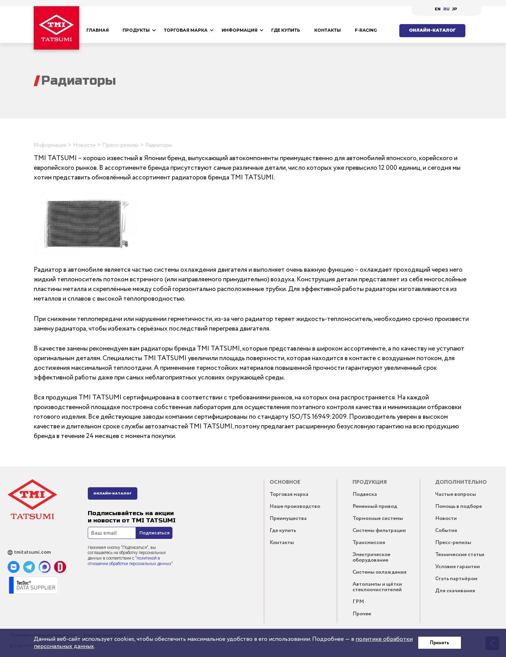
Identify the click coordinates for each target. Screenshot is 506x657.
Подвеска (364, 494)
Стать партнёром (456, 579)
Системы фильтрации (379, 530)
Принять (439, 642)
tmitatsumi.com (32, 552)
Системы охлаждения (379, 572)
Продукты (136, 30)
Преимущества (288, 518)
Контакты (327, 30)
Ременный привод (374, 506)
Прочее (361, 614)
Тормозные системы (377, 518)
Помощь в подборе (458, 506)
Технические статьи (459, 555)
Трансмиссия (368, 542)
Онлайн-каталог (432, 30)
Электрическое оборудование (371, 557)
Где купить (285, 30)
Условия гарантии (457, 567)
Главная (97, 30)
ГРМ (358, 602)
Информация (239, 30)
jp (454, 9)
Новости (84, 145)
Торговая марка (186, 30)
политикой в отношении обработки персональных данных (129, 561)
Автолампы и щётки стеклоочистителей (377, 587)
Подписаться (154, 532)
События (446, 530)
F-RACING (366, 30)
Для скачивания (455, 591)
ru (446, 9)
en (438, 9)
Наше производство (295, 506)
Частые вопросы (455, 494)
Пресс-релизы (120, 145)
